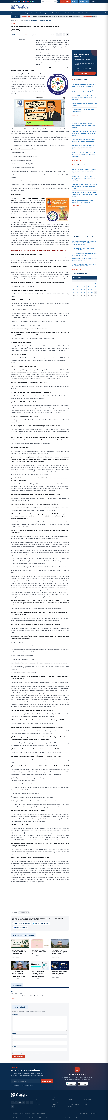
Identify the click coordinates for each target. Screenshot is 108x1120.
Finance (92, 13)
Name (14, 1033)
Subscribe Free (46, 1081)
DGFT (78, 13)
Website (14, 1046)
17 (73, 293)
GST (64, 13)
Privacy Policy (83, 1113)
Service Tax (34, 13)
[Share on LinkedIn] (60, 34)
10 (73, 290)
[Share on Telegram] (67, 34)
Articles (23, 20)
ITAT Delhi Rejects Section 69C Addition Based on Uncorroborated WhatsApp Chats (84, 186)
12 (81, 290)
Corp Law (99, 13)
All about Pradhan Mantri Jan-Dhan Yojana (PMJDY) (35, 28)
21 (88, 293)
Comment (15, 1014)
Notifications (71, 1097)
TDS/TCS (38, 1104)
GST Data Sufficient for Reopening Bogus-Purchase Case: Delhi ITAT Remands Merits (83, 147)
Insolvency (54, 1104)
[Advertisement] (22, 55)
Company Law (44, 13)
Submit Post (84, 1)
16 (95, 290)
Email (14, 1040)
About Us (86, 1097)
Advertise (86, 1102)
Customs (58, 13)
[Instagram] (28, 1)
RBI (82, 13)
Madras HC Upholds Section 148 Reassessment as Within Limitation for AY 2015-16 (84, 98)
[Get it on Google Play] (71, 1084)
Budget (27, 13)
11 (77, 290)
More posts (75, 115)
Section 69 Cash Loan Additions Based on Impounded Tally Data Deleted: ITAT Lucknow (84, 194)
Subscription (65, 1)
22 (92, 293)
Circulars (70, 1099)
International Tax (40, 1107)
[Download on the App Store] (83, 1084)
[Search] (58, 1)
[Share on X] (57, 34)
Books (75, 1)
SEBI (86, 13)
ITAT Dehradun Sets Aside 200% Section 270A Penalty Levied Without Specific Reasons (84, 133)
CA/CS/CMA (55, 1107)
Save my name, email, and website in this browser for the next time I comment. (33, 1053)
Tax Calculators (72, 1107)
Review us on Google (21, 927)
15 (92, 290)
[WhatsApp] (30, 1)
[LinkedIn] (26, 1)
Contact (86, 1104)
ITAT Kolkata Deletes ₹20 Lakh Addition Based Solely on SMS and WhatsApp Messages (84, 155)
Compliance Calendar (74, 1104)
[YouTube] (24, 1)
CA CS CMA (71, 13)
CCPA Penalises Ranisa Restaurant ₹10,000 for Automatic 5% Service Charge (73, 16)
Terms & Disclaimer (92, 1113)
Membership (87, 1107)
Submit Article (87, 1099)
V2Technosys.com (40, 1113)
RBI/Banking (55, 1102)
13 (84, 290)
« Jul (73, 301)
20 (84, 293)
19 (81, 293)
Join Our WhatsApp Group (22, 923)
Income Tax (19, 13)
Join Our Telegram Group (42, 923)
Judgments (71, 1102)
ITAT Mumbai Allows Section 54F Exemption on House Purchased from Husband (83, 179)
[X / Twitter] (21, 1)
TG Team (15, 35)
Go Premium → (84, 73)
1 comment (40, 34)
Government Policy (24, 912)
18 (77, 293)
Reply (13, 998)
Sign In (93, 1)
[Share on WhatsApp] (64, 34)
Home (13, 13)
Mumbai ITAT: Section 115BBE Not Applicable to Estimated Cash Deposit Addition (84, 125)
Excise (52, 13)
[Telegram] (33, 1)
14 (88, 290)
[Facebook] (19, 1)
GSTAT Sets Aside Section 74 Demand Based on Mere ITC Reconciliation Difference (84, 171)
